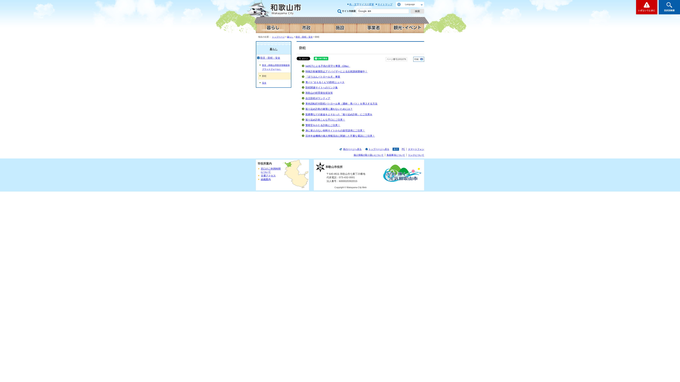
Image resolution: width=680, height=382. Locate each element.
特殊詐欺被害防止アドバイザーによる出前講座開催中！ (336, 71)
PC (403, 149)
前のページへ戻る (352, 149)
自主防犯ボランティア (317, 98)
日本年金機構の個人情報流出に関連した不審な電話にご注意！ (340, 136)
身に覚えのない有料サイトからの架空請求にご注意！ (335, 130)
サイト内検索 (349, 11)
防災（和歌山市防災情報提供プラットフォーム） (276, 67)
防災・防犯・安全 (304, 37)
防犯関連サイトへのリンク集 (321, 87)
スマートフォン (416, 149)
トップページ (278, 37)
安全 (264, 83)
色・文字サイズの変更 (361, 4)
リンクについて (416, 155)
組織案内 (266, 179)
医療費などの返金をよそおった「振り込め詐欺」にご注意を (338, 114)
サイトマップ (385, 4)
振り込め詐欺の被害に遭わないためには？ (329, 109)
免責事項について (396, 155)
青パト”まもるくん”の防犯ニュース (324, 82)
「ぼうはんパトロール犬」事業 (322, 77)
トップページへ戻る (379, 149)
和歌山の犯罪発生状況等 (319, 93)
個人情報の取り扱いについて (369, 155)
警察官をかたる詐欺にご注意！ (322, 125)
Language (410, 4)
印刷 (416, 59)
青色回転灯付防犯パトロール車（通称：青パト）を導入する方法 (341, 103)
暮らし (290, 37)
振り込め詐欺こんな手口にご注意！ (325, 119)
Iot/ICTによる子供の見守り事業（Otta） (327, 66)
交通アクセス (268, 175)
